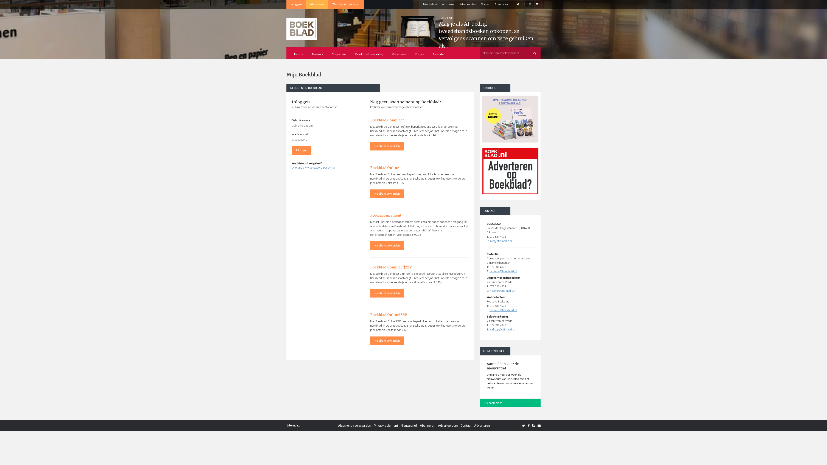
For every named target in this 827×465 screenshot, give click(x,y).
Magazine (339, 54)
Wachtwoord (300, 134)
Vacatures (399, 54)
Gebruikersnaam (302, 120)
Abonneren (317, 4)
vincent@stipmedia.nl (503, 290)
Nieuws (317, 54)
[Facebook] (524, 4)
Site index (293, 425)
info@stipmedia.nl (501, 241)
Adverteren (501, 4)
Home (298, 54)
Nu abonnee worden (387, 146)
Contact (485, 4)
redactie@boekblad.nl (503, 271)
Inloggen (296, 4)
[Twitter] (517, 4)
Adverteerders (468, 4)
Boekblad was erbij (369, 54)
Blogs (419, 54)
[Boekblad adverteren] (510, 171)
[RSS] (530, 4)
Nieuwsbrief (430, 4)
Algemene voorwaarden (354, 425)
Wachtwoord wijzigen (345, 4)
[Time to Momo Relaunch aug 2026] (510, 117)
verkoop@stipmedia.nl (503, 329)
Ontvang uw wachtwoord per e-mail (313, 167)
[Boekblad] (301, 26)
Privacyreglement (386, 425)
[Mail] (537, 4)
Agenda (438, 54)
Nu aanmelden (493, 403)
